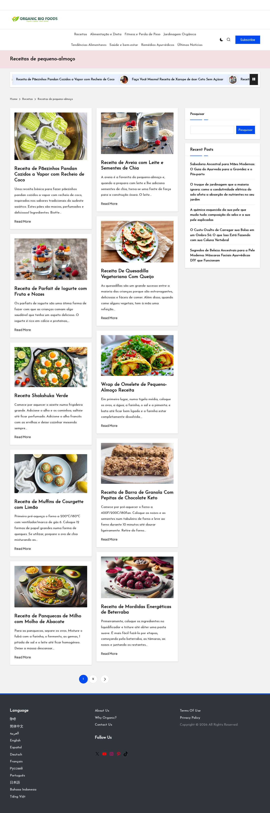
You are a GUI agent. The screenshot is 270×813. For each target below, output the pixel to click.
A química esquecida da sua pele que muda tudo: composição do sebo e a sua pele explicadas (220, 214)
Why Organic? (105, 717)
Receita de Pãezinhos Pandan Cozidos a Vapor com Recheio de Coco (49, 174)
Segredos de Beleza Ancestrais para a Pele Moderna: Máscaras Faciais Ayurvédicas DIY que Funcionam (222, 255)
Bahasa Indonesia (23, 789)
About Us (102, 710)
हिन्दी (13, 719)
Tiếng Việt (17, 796)
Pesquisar (197, 114)
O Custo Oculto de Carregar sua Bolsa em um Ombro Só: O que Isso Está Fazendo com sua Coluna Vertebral (222, 235)
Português (17, 775)
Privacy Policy (190, 717)
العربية (14, 733)
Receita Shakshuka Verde (41, 395)
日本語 (15, 782)
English (15, 740)
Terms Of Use (190, 710)
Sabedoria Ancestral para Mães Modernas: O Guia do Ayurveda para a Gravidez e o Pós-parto (222, 169)
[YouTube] (104, 754)
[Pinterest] (118, 754)
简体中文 (16, 726)
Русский (16, 768)
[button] (247, 40)
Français (16, 761)
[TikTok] (125, 754)
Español (16, 747)
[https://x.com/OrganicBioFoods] (97, 754)
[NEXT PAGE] (104, 679)
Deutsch (16, 754)
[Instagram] (111, 754)
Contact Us (103, 724)
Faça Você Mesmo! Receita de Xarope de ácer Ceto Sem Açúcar (155, 79)
